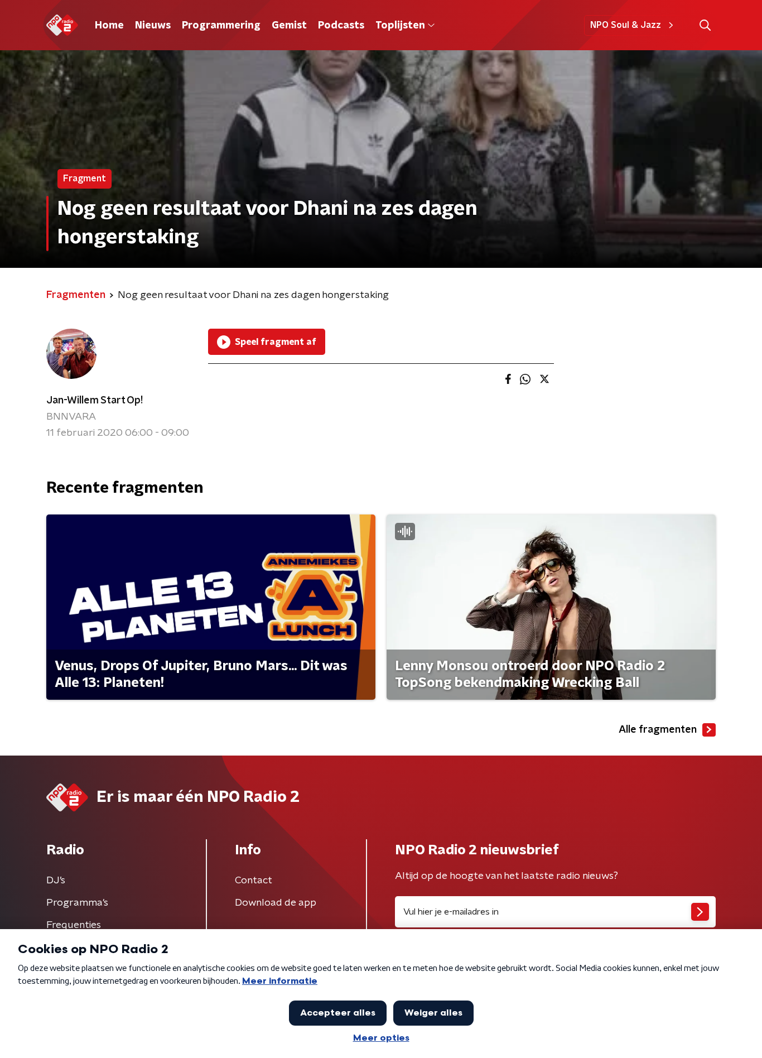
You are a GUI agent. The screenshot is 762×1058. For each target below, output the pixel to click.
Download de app (275, 903)
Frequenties (73, 925)
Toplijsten (400, 26)
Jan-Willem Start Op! (94, 401)
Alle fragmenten (658, 730)
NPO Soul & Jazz (625, 25)
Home (109, 26)
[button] (705, 25)
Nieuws (153, 26)
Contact (253, 881)
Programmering (221, 26)
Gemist (289, 26)
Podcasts (341, 26)
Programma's (77, 903)
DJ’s (55, 881)
